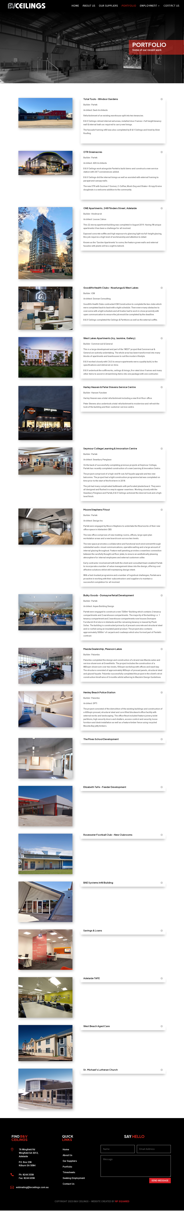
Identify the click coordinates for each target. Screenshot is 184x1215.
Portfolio (129, 6)
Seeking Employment (74, 1178)
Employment (148, 6)
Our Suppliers (108, 6)
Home (75, 6)
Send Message (160, 1180)
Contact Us (171, 6)
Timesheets (69, 1172)
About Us (89, 6)
